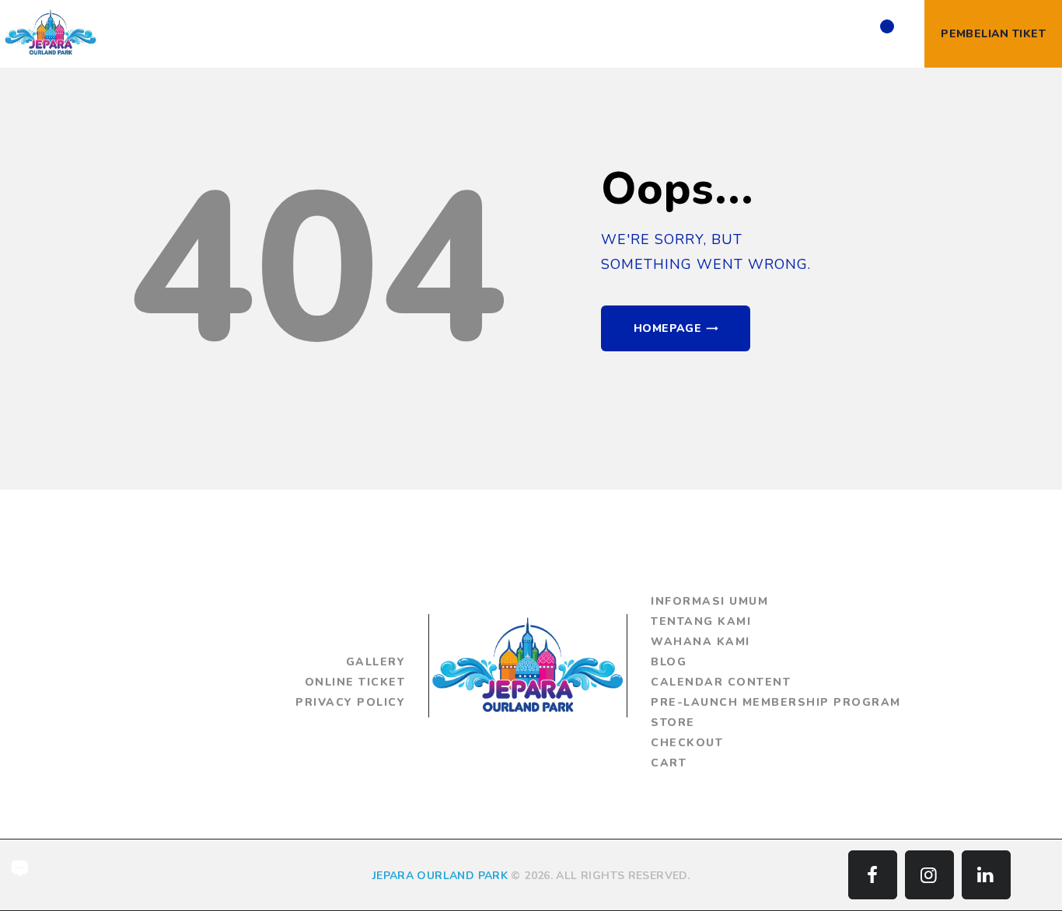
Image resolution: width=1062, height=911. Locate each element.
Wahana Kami (700, 641)
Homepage (667, 328)
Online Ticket (355, 682)
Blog (668, 661)
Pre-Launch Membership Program (776, 702)
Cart (668, 763)
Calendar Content (721, 682)
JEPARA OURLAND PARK (440, 875)
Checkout (687, 742)
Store (673, 722)
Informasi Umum (709, 601)
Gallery (376, 661)
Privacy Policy (350, 702)
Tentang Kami (701, 621)
